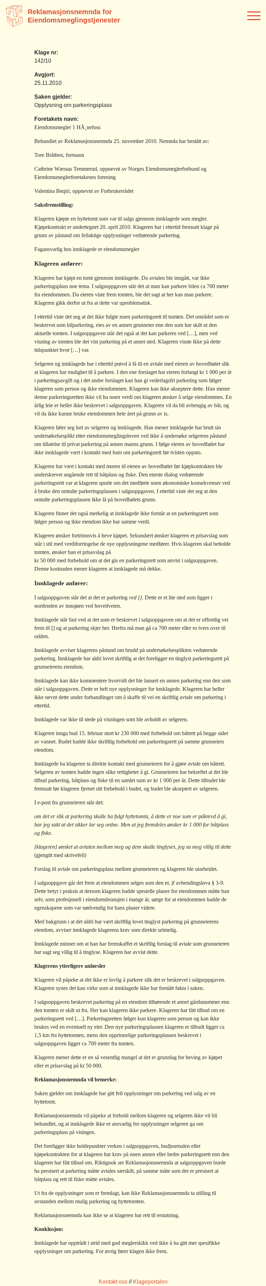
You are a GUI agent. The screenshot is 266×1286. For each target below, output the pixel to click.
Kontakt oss (113, 1282)
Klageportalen (150, 1282)
